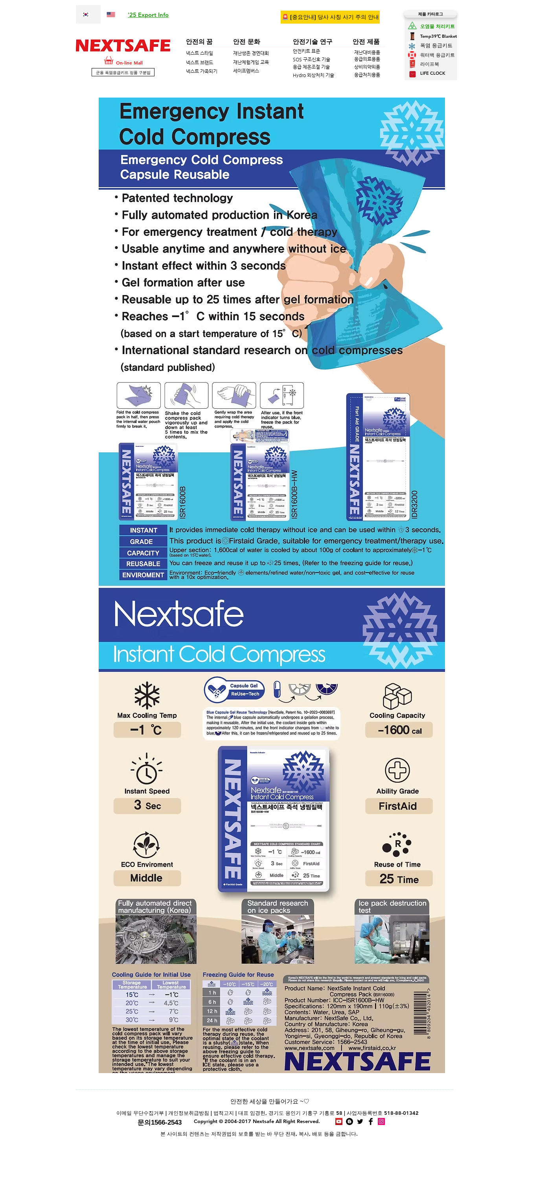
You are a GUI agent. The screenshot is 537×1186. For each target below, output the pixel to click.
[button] (148, 14)
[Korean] (88, 14)
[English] (113, 14)
